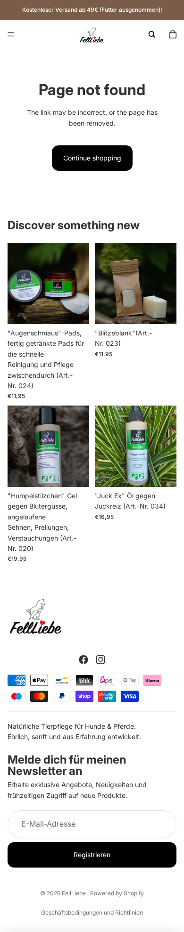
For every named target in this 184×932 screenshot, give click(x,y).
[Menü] (11, 34)
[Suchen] (152, 34)
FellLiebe (74, 893)
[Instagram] (100, 659)
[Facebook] (83, 659)
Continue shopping (92, 158)
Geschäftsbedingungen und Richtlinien (92, 912)
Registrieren (92, 855)
